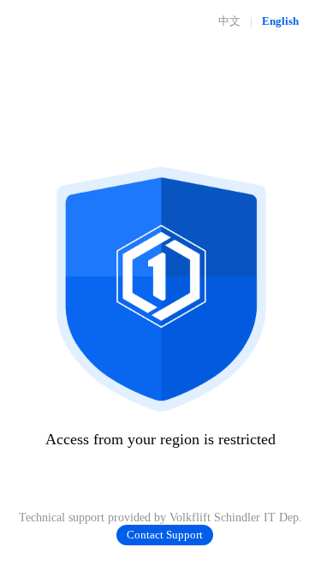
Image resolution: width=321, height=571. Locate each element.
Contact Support (165, 534)
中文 (229, 21)
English (280, 21)
